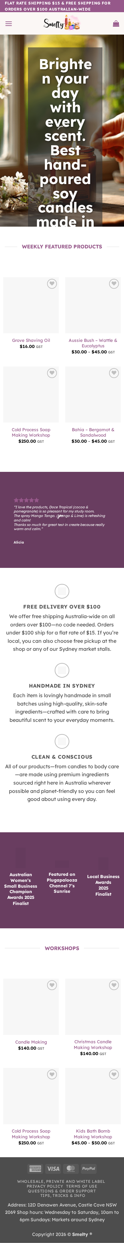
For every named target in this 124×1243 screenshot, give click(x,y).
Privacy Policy (45, 1186)
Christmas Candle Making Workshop (93, 1044)
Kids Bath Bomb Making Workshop (93, 1133)
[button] (8, 23)
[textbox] (65, 150)
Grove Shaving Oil (31, 340)
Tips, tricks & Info (63, 1195)
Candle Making (31, 1042)
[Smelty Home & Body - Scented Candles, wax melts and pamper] (62, 23)
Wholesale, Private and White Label (61, 1181)
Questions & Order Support (62, 1191)
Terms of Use (81, 1186)
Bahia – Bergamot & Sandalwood (93, 432)
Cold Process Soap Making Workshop (31, 432)
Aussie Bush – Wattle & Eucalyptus (93, 343)
